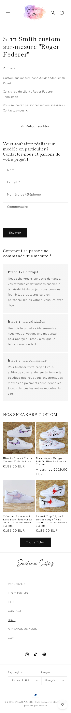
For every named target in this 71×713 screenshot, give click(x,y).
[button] (8, 12)
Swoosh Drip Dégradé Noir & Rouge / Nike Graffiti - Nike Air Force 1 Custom (51, 521)
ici (26, 110)
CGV (11, 638)
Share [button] (11, 68)
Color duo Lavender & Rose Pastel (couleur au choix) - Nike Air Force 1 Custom (18, 521)
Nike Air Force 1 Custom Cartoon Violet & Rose (18, 460)
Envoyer (15, 233)
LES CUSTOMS (18, 593)
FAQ (11, 602)
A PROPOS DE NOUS (22, 629)
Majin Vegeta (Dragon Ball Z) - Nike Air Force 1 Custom (51, 461)
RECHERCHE (16, 584)
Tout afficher (35, 542)
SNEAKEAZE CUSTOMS (27, 702)
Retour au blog (38, 126)
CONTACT (14, 611)
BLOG (11, 620)
